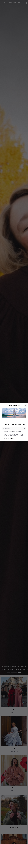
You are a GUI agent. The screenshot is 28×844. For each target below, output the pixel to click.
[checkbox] (3, 431)
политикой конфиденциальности (12, 437)
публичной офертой (9, 438)
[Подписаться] (24, 429)
